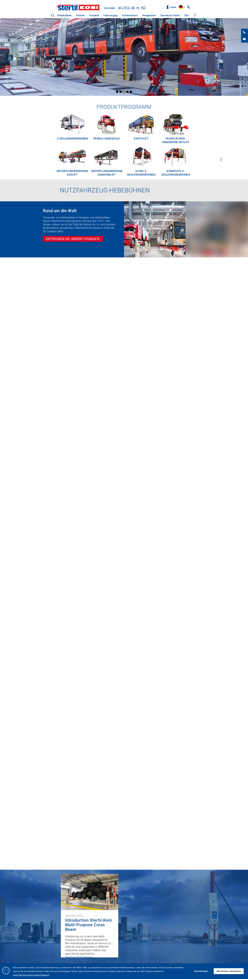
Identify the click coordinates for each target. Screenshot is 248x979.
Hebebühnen (64, 15)
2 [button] (120, 92)
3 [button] (124, 92)
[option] (64, 15)
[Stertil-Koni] (52, 15)
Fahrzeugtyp (111, 15)
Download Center (170, 15)
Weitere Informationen (79, 957)
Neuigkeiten (149, 15)
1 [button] (117, 92)
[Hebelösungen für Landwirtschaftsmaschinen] (133, 7)
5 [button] (131, 92)
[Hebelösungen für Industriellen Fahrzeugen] (143, 7)
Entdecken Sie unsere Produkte (73, 239)
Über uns (189, 15)
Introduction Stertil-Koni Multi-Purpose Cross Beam (88, 925)
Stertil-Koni (78, 7)
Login (173, 7)
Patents (80, 15)
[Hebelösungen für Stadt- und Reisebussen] (127, 7)
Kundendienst (130, 15)
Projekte (94, 15)
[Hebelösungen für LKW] (121, 7)
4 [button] (127, 92)
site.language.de (181, 7)
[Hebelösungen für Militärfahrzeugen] (137, 7)
